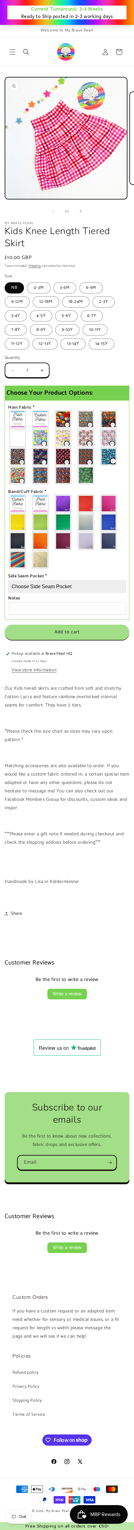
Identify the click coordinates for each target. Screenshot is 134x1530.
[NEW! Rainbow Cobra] (86, 456)
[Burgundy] (63, 541)
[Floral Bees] (40, 475)
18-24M (76, 301)
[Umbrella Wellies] (18, 438)
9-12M (17, 301)
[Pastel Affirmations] (109, 438)
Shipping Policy (27, 1400)
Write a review (67, 994)
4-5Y (41, 315)
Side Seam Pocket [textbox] (27, 576)
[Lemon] (40, 559)
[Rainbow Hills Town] (63, 419)
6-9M (91, 287)
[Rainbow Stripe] (18, 559)
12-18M (46, 301)
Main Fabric (21, 407)
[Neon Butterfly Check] (18, 456)
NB (14, 287)
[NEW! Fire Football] (63, 456)
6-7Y (91, 315)
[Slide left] (53, 211)
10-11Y (95, 329)
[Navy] (109, 541)
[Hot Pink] (109, 503)
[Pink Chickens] (63, 438)
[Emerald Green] (63, 522)
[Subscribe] (109, 1162)
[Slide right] (81, 211)
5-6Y (66, 315)
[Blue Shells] (109, 456)
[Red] (86, 503)
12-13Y (45, 343)
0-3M (39, 287)
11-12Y (17, 343)
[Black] (18, 541)
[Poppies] (109, 419)
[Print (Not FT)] (40, 503)
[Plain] (18, 419)
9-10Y (67, 329)
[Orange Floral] (63, 475)
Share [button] (16, 913)
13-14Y (73, 343)
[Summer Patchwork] (86, 419)
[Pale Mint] (86, 522)
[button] (12, 52)
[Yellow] (18, 522)
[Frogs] (40, 438)
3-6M (65, 287)
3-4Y (15, 315)
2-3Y (103, 301)
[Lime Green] (40, 522)
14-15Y (101, 343)
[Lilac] (86, 541)
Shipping (34, 265)
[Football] (86, 475)
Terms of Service (28, 1414)
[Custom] (40, 419)
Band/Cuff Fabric (27, 491)
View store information (34, 670)
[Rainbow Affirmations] (86, 438)
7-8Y (15, 329)
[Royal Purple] (63, 503)
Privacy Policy (25, 1386)
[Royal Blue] (109, 522)
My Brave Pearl (57, 1511)
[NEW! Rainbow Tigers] (40, 456)
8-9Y (41, 329)
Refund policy (25, 1372)
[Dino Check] (18, 475)
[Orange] (40, 541)
